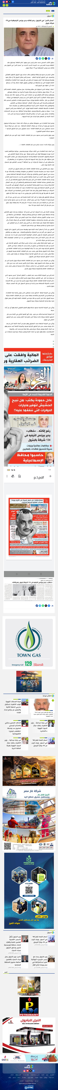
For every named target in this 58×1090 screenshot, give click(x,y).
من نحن (36, 1081)
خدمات (18, 1078)
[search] (4, 5)
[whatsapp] (37, 58)
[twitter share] (46, 58)
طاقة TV (24, 1078)
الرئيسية (52, 1075)
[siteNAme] (50, 3)
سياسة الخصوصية (29, 1081)
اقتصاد (12, 1075)
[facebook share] (49, 58)
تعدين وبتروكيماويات (35, 1075)
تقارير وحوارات (18, 1075)
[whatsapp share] (43, 58)
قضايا (41, 1078)
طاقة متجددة (26, 1075)
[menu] (7, 5)
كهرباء (42, 1075)
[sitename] (29, 1066)
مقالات (9, 1078)
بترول (48, 11)
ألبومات (36, 1078)
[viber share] (40, 58)
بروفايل (45, 1078)
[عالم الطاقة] (53, 11)
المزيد (5, 972)
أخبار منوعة (51, 1078)
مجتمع (14, 1078)
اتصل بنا (21, 1081)
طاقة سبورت (30, 1078)
